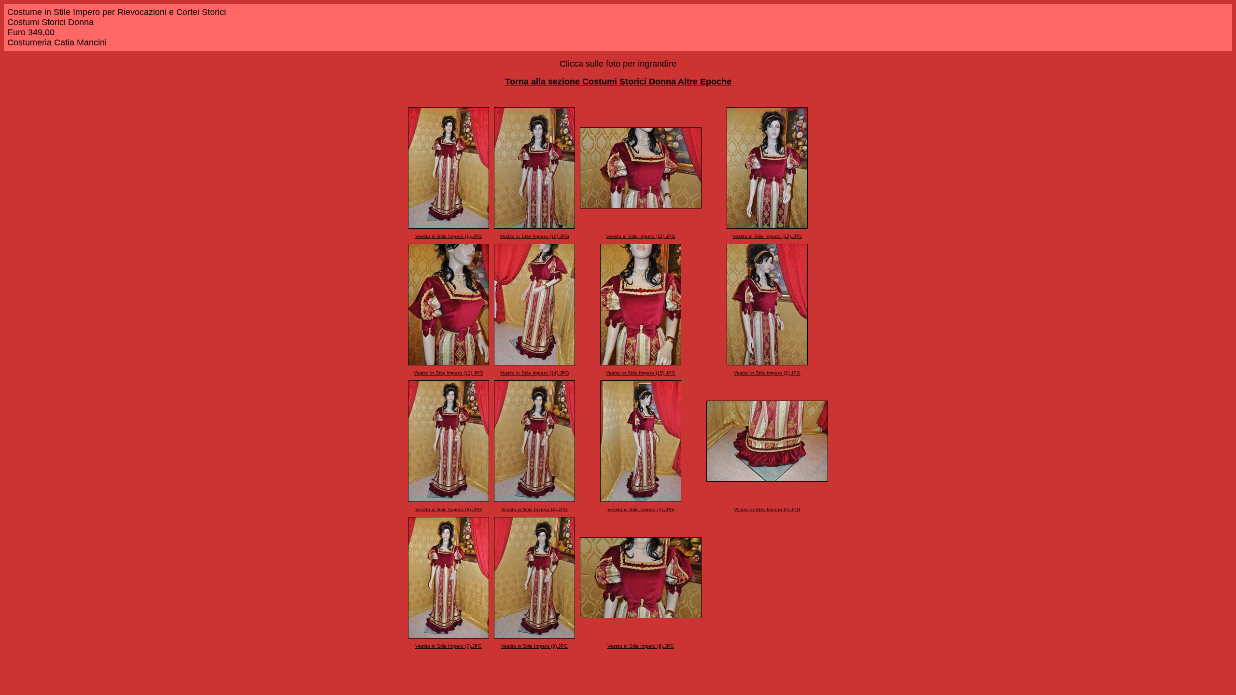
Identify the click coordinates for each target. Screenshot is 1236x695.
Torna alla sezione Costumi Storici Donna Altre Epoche (618, 81)
